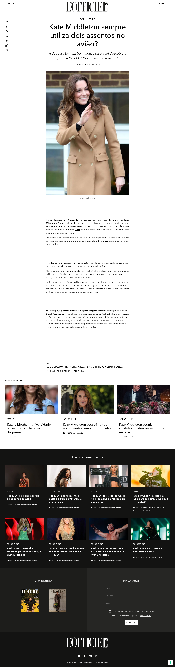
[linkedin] (7, 36)
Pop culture (87, 19)
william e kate (86, 367)
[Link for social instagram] (90, 656)
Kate (77, 229)
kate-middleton (54, 367)
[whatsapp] (7, 45)
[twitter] (7, 41)
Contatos (71, 662)
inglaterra (71, 367)
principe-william (104, 367)
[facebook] (7, 26)
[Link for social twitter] (79, 656)
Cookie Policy (101, 662)
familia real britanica (58, 371)
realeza (118, 367)
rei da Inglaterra (113, 220)
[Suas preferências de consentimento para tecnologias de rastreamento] (170, 662)
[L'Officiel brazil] (87, 7)
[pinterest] (7, 31)
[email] (7, 22)
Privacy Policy (145, 616)
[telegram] (7, 50)
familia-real (78, 371)
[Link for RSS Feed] (96, 656)
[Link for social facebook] (84, 656)
